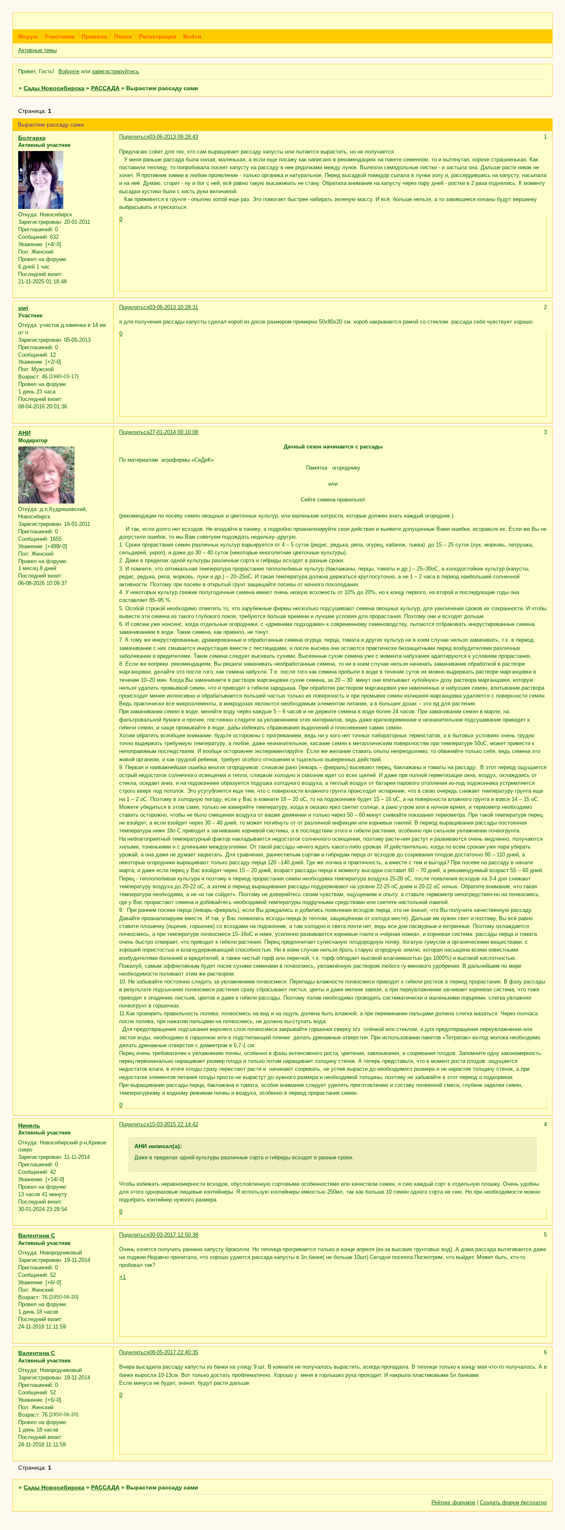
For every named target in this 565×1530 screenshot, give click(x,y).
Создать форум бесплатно (513, 1502)
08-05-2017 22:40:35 (173, 1352)
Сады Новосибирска (54, 88)
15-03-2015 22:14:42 (173, 1124)
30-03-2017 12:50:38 (173, 1235)
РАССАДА (105, 88)
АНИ (24, 432)
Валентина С (36, 1235)
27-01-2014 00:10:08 (173, 432)
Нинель (29, 1125)
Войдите (68, 71)
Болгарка (31, 137)
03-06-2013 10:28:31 (173, 307)
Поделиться (134, 137)
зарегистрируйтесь (115, 71)
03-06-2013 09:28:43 (173, 137)
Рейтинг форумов (453, 1502)
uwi (23, 308)
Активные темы (37, 50)
